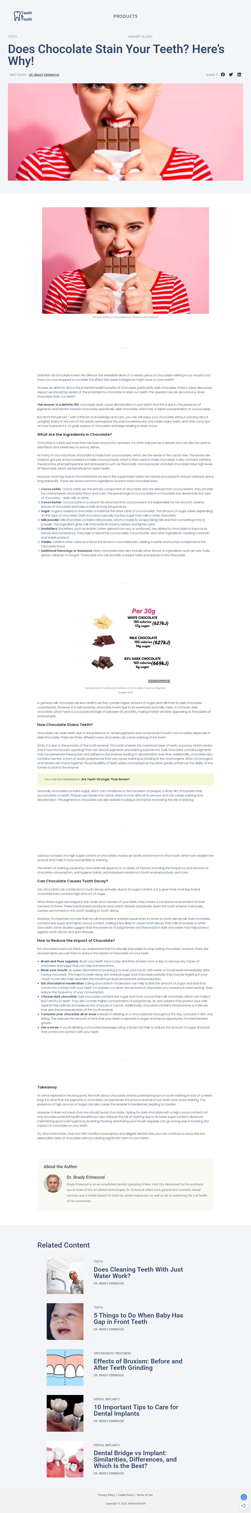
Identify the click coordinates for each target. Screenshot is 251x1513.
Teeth (98, 1261)
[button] (223, 75)
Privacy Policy (106, 1495)
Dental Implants (107, 1399)
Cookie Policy (126, 1495)
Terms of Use (145, 1495)
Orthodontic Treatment (112, 1353)
